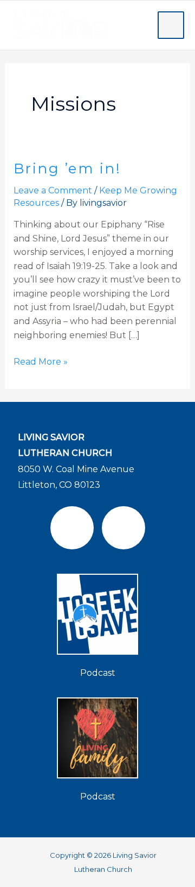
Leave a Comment (53, 190)
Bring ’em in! (67, 168)
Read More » (41, 361)
